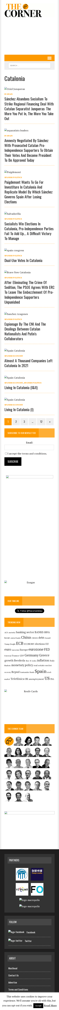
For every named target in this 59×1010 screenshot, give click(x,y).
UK (26, 678)
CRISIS (34, 638)
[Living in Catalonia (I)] (14, 399)
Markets (7, 665)
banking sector (25, 632)
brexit (7, 637)
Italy (52, 660)
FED (47, 649)
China (26, 637)
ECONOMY (29, 644)
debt (41, 637)
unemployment (36, 679)
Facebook (31, 932)
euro (7, 649)
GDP (22, 655)
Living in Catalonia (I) (18, 409)
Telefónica (17, 679)
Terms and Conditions (18, 989)
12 (41, 422)
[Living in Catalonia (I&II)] (14, 377)
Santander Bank (27, 672)
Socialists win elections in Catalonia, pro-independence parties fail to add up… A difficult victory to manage (28, 231)
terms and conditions (34, 453)
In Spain (8, 94)
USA (52, 679)
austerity (11, 632)
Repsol (15, 672)
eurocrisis (15, 650)
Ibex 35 (28, 661)
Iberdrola (19, 660)
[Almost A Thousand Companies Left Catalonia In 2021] (14, 350)
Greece (44, 655)
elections (40, 644)
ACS (6, 632)
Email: (29, 442)
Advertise (12, 982)
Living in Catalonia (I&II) (20, 387)
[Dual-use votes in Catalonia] (14, 250)
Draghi (12, 644)
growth (8, 660)
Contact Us (13, 975)
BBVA (47, 632)
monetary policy (22, 665)
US (47, 678)
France (15, 655)
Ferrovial (7, 656)
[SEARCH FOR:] (29, 65)
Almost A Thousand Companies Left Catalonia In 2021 (28, 363)
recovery (7, 672)
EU (46, 643)
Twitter (28, 941)
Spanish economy (13, 356)
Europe (24, 649)
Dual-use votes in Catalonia (23, 260)
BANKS (39, 632)
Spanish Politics (13, 177)
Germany (32, 655)
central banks (15, 638)
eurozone (35, 649)
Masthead (12, 968)
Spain (40, 671)
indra (34, 661)
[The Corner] (29, 10)
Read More (50, 1005)
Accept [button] (38, 1005)
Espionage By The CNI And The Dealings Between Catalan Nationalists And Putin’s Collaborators (25, 331)
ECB (19, 643)
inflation (43, 660)
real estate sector (43, 665)
